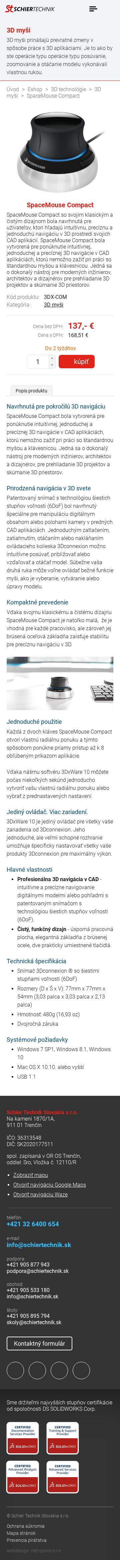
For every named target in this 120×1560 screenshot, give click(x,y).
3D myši (53, 305)
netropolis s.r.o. (46, 1550)
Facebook (15, 1370)
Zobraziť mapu (30, 1175)
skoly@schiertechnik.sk (34, 1322)
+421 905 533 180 (28, 1290)
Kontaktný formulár (39, 1343)
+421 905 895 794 (28, 1316)
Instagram (59, 1370)
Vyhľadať (79, 9)
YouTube (81, 1370)
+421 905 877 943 (28, 1264)
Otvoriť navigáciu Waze (40, 1194)
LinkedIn (37, 1370)
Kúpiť (81, 362)
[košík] (108, 8)
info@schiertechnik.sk (39, 1245)
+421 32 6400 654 (33, 1224)
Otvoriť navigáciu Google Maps (49, 1185)
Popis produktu (31, 390)
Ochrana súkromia (26, 1526)
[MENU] (93, 9)
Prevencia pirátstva (27, 1540)
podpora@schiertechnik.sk (38, 1271)
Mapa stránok (21, 1533)
